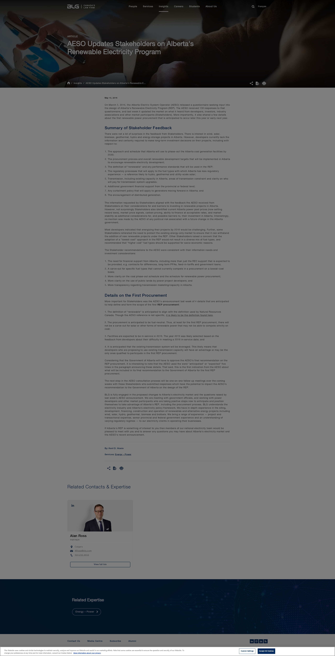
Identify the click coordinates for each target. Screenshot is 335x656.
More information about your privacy (87, 653)
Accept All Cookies (266, 651)
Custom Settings (247, 651)
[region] (167, 651)
